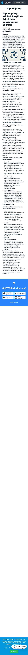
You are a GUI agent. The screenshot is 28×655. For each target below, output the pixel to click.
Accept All (14, 651)
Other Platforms (14, 302)
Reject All (7, 648)
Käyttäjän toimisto (20, 2)
